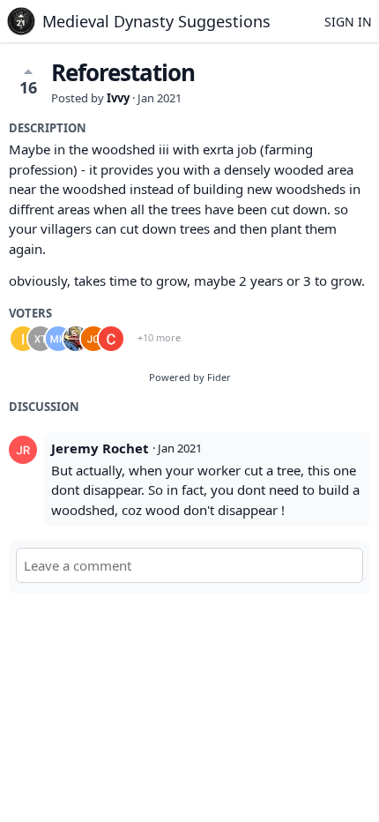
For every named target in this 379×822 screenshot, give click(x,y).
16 (28, 87)
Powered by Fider (190, 377)
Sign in (348, 21)
